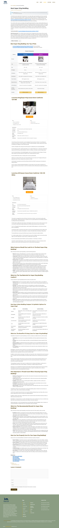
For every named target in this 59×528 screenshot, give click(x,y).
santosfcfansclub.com (7, 520)
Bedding (45, 2)
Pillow (31, 509)
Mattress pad (32, 504)
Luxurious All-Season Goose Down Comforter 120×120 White (23, 47)
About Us (24, 504)
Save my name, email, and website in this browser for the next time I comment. (24, 486)
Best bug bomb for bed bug (45, 502)
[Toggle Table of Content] (19, 41)
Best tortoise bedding (16, 458)
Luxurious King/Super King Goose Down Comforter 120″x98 (21, 19)
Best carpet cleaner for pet (45, 509)
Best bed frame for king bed (45, 504)
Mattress (31, 502)
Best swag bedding (16, 457)
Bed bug (53, 2)
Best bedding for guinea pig (45, 506)
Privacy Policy (25, 506)
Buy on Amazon (26, 92)
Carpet (41, 2)
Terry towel (32, 512)
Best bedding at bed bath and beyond (19, 459)
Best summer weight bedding (17, 456)
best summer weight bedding (15, 464)
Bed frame (49, 2)
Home (37, 2)
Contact (24, 512)
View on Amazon (29, 116)
